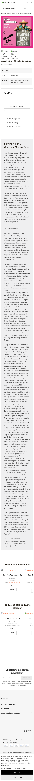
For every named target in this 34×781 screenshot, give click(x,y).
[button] (5, 54)
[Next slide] (29, 32)
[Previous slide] (4, 32)
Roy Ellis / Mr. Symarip (14, 582)
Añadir (12, 589)
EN (31, 3)
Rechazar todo (17, 777)
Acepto (17, 772)
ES (28, 3)
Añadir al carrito (17, 106)
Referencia (4, 65)
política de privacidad (20, 685)
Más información (6, 768)
